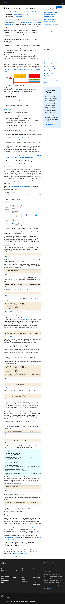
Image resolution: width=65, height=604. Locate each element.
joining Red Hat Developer (16, 135)
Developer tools (17, 14)
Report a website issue (36, 578)
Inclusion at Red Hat (41, 595)
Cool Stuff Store (49, 595)
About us (35, 570)
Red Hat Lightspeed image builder (19, 186)
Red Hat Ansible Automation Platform (5, 579)
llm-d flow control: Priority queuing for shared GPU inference (50, 68)
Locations (21, 595)
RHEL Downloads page (24, 319)
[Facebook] (53, 563)
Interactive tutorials (15, 575)
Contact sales (35, 572)
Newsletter (24, 581)
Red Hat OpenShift (5, 576)
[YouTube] (47, 563)
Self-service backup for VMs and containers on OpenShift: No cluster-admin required (52, 55)
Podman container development (29, 527)
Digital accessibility (33, 601)
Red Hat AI (3, 570)
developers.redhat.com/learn (11, 537)
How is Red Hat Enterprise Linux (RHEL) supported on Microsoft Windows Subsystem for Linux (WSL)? (22, 69)
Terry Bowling (35, 11)
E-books (24, 572)
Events (23, 579)
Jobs (13, 595)
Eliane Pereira (18, 11)
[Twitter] (50, 563)
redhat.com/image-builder (20, 553)
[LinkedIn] (44, 563)
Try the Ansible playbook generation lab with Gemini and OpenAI (51, 80)
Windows (27, 14)
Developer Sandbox (16, 570)
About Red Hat (8, 595)
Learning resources (26, 570)
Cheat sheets (25, 575)
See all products (4, 582)
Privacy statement (9, 601)
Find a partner (36, 575)
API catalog (14, 577)
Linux (22, 14)
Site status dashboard (35, 581)
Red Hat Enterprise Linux (20, 16)
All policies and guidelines (23, 601)
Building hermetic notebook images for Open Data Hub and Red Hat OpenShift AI (51, 62)
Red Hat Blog (33, 595)
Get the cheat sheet (50, 124)
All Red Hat (58, 3)
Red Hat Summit (8, 597)
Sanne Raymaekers (27, 11)
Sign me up (47, 588)
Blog (23, 577)
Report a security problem (36, 585)
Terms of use (15, 601)
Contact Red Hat (27, 595)
